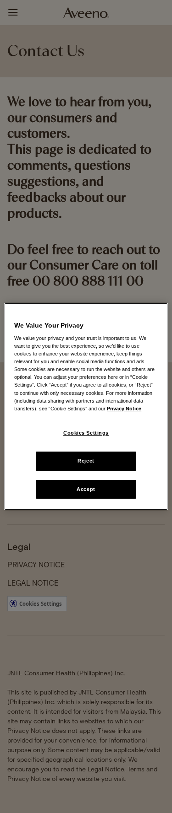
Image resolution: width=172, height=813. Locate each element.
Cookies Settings (86, 433)
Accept (86, 489)
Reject (86, 460)
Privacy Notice (124, 408)
